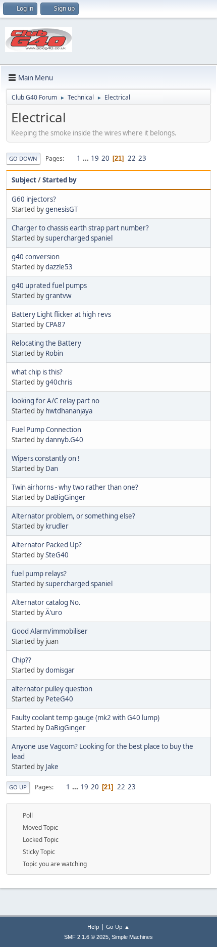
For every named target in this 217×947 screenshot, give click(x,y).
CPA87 (55, 324)
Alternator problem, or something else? (73, 515)
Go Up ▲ (118, 926)
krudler (57, 526)
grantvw (58, 295)
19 (95, 158)
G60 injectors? (34, 199)
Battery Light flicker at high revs (61, 314)
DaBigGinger (65, 497)
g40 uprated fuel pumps (49, 285)
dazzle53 (59, 266)
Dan (51, 468)
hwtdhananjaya (68, 410)
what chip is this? (37, 371)
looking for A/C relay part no (55, 400)
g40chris (58, 382)
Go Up (18, 787)
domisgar (60, 670)
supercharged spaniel (79, 238)
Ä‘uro (53, 612)
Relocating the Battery (46, 343)
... (86, 158)
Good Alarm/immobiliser (50, 631)
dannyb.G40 (64, 439)
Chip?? (21, 660)
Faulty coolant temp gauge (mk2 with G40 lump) (85, 717)
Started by (59, 179)
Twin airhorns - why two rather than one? (75, 487)
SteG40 (57, 554)
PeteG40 (59, 698)
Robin (54, 353)
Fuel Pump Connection (46, 429)
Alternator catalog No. (46, 602)
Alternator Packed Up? (47, 544)
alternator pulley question (52, 688)
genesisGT (61, 209)
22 (132, 158)
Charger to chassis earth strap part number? (80, 227)
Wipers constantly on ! (46, 458)
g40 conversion (36, 256)
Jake (52, 766)
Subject (24, 179)
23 (142, 158)
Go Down (23, 158)
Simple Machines (132, 937)
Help (93, 926)
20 (105, 158)
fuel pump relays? (39, 573)
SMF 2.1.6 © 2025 (86, 937)
